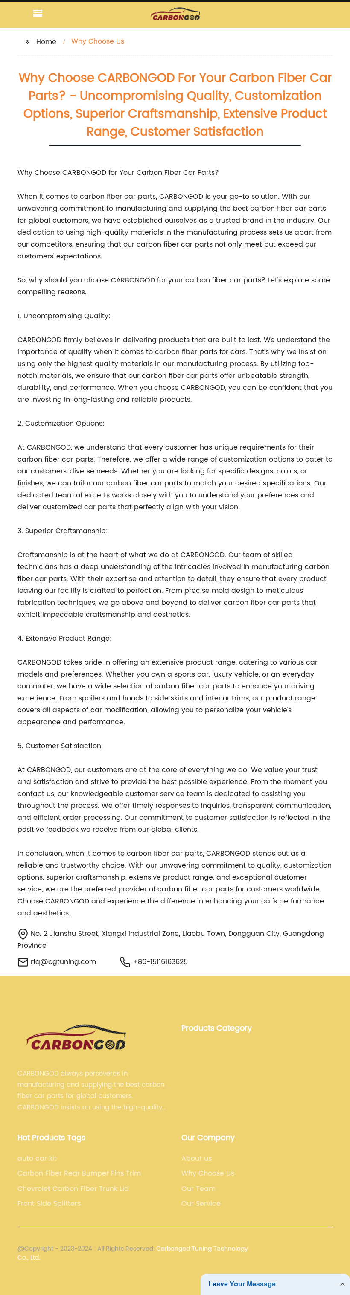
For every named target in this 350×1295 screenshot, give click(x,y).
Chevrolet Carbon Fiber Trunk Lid (73, 1189)
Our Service (201, 1203)
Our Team (198, 1188)
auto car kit (37, 1158)
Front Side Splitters (49, 1204)
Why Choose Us (207, 1173)
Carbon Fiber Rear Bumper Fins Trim (79, 1173)
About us (196, 1158)
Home (46, 41)
